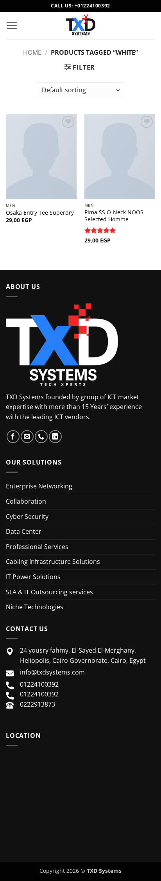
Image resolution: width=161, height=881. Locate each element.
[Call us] (41, 436)
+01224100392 (92, 5)
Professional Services (37, 546)
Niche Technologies (34, 607)
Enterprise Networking (39, 486)
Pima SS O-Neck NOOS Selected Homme (113, 215)
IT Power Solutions (33, 576)
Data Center (23, 531)
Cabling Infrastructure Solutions (53, 561)
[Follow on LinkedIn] (55, 436)
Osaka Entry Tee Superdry (40, 212)
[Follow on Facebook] (13, 436)
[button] (12, 25)
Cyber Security (27, 516)
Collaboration (26, 501)
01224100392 (39, 684)
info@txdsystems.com (52, 672)
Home (32, 52)
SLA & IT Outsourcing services (49, 592)
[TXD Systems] (80, 25)
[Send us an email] (27, 436)
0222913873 (37, 704)
